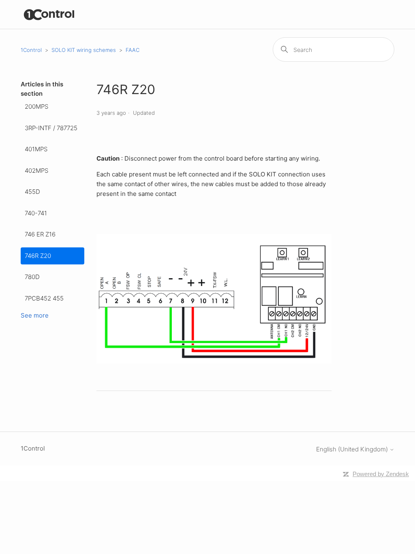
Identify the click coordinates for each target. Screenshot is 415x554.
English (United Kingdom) (352, 449)
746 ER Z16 (40, 234)
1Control (31, 50)
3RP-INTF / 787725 (51, 128)
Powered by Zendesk (381, 473)
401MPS (36, 149)
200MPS (36, 106)
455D (32, 191)
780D (32, 277)
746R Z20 (38, 256)
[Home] (49, 14)
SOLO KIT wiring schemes (83, 50)
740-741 (36, 213)
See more (35, 315)
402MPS (36, 170)
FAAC (132, 50)
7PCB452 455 (44, 298)
